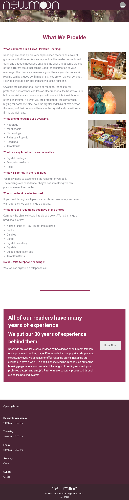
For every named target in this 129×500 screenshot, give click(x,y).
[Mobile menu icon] (123, 5)
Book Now (110, 345)
